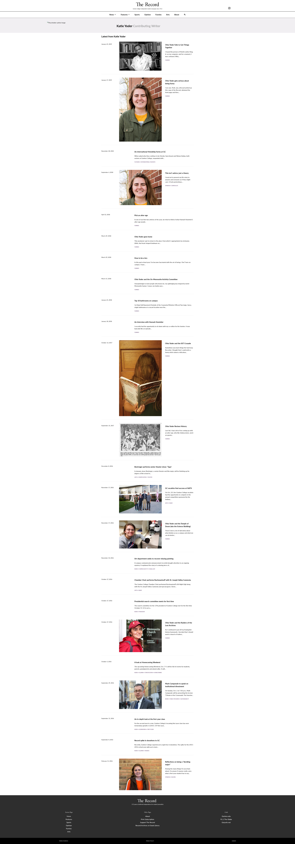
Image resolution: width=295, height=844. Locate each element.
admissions (142, 729)
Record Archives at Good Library (147, 825)
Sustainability (184, 699)
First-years (150, 729)
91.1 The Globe (226, 819)
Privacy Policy (150, 841)
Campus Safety (143, 569)
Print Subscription (147, 819)
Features (124, 14)
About (176, 14)
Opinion (147, 14)
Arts (168, 14)
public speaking (174, 699)
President (142, 611)
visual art (152, 569)
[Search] (185, 14)
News (111, 14)
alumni (141, 672)
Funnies (158, 14)
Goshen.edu (226, 816)
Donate (234, 841)
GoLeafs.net (226, 822)
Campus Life (174, 185)
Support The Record (147, 822)
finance (147, 750)
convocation (149, 672)
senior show (142, 477)
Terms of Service (63, 841)
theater (150, 477)
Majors (173, 777)
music (171, 503)
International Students (148, 162)
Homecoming (158, 672)
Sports (137, 14)
